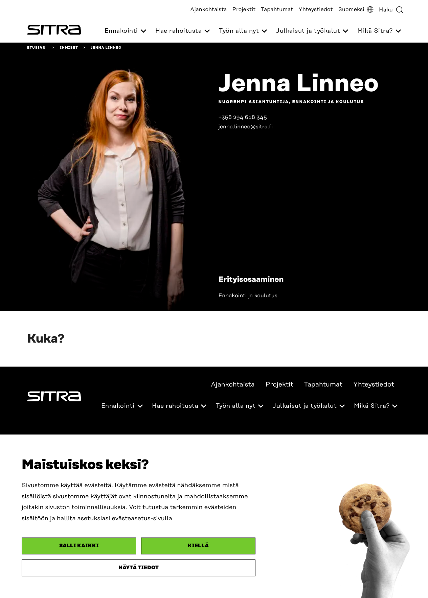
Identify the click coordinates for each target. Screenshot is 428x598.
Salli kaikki (79, 546)
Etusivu (36, 48)
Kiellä (198, 546)
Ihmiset (69, 48)
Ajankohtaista (208, 9)
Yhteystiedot (315, 9)
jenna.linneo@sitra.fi (246, 127)
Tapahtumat (277, 9)
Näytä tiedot (138, 568)
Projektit (244, 9)
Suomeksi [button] (351, 9)
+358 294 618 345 (243, 117)
